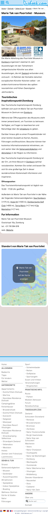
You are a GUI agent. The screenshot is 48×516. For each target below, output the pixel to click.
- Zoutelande (31, 465)
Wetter (4, 381)
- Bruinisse (30, 426)
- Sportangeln (31, 376)
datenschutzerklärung (34, 511)
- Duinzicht (6, 416)
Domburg (5, 62)
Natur (4, 498)
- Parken (29, 397)
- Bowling (5, 489)
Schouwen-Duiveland (34, 416)
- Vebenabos (7, 444)
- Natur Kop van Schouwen (32, 439)
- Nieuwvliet (30, 480)
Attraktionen (7, 480)
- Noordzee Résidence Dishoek (11, 399)
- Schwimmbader (32, 367)
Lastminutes (7, 457)
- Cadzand (29, 486)
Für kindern (6, 378)
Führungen (6, 501)
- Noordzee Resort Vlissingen (9, 426)
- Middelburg (31, 474)
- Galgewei (6, 419)
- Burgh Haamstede (33, 435)
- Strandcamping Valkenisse (8, 437)
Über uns (29, 497)
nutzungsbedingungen (19, 511)
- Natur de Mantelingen (35, 456)
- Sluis (28, 483)
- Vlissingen (30, 471)
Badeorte (5, 372)
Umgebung (24, 129)
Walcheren (29, 443)
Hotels (4, 450)
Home (4, 364)
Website (9, 230)
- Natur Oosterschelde (35, 432)
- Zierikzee (30, 429)
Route (27, 393)
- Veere (28, 446)
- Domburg (30, 459)
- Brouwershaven (32, 423)
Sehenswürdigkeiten (28, 149)
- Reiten (28, 370)
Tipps (3, 375)
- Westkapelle (31, 462)
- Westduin (6, 447)
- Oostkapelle (31, 453)
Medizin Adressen (33, 400)
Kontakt (28, 505)
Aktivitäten (6, 153)
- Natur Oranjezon (33, 450)
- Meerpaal (6, 422)
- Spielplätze (7, 483)
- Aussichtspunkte (9, 477)
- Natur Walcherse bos (35, 468)
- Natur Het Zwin (32, 490)
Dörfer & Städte (8, 495)
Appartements (7, 389)
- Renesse (29, 420)
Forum (28, 403)
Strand (4, 464)
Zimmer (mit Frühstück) (11, 453)
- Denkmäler (6, 474)
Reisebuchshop (32, 406)
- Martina (5, 395)
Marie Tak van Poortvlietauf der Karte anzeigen (25, 273)
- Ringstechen (31, 386)
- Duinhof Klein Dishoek (11, 392)
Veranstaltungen (32, 383)
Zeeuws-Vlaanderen (34, 477)
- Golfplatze (30, 373)
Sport (27, 364)
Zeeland (25, 73)
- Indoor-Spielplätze (10, 486)
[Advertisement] (24, 238)
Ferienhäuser (7, 406)
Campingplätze (8, 403)
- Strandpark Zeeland (10, 441)
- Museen (5, 470)
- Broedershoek (8, 410)
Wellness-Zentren (9, 492)
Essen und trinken (33, 380)
